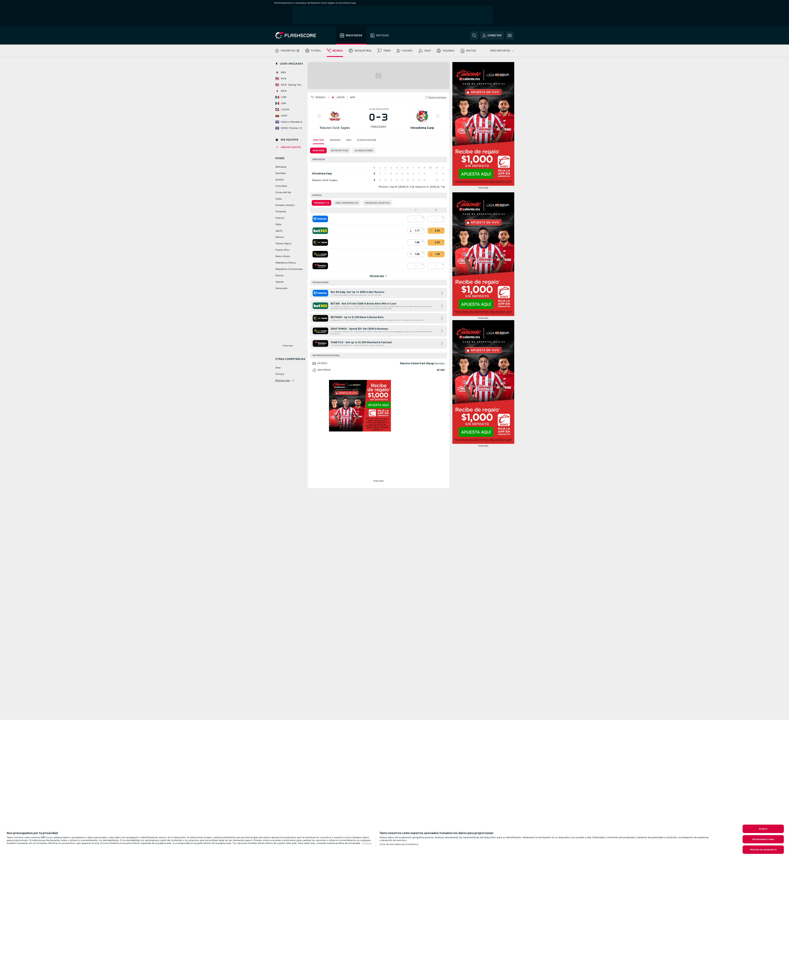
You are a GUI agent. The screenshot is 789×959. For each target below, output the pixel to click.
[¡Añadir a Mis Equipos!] (319, 116)
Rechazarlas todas (763, 839)
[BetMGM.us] (320, 242)
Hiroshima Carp (422, 128)
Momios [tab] (335, 140)
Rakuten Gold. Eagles (335, 128)
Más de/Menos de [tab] (346, 202)
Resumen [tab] (318, 150)
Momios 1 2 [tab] (321, 202)
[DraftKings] (320, 254)
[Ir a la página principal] (298, 35)
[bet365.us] (320, 230)
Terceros (367, 843)
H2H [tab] (348, 140)
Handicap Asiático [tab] (377, 202)
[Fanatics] (320, 266)
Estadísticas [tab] (339, 150)
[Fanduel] (320, 219)
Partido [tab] (318, 140)
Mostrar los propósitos (763, 849)
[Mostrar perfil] (334, 116)
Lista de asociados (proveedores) (398, 844)
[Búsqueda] (474, 35)
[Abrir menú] (510, 35)
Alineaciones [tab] (364, 150)
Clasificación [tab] (366, 140)
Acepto (763, 828)
